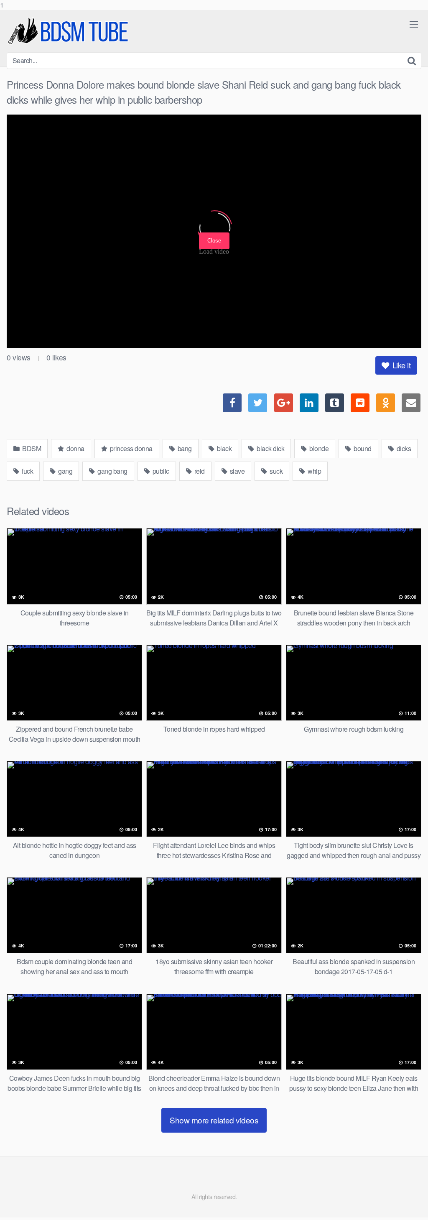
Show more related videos (214, 1120)
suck (275, 471)
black (223, 448)
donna (74, 448)
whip (313, 471)
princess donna (130, 448)
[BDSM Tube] (69, 31)
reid (199, 471)
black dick (270, 448)
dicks (403, 448)
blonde (318, 448)
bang (184, 448)
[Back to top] (405, 1196)
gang (65, 471)
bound (362, 448)
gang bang (111, 471)
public (160, 471)
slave (236, 471)
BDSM (31, 448)
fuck (26, 471)
